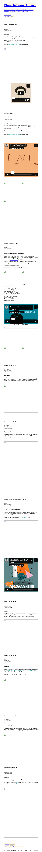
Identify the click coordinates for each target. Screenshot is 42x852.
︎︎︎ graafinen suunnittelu (14, 846)
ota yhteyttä (10, 16)
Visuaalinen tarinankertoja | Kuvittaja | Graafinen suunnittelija (19, 10)
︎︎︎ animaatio (10, 845)
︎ (40, 424)
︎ (40, 426)
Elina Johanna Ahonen (20, 5)
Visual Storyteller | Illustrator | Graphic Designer (16, 11)
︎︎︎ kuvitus (9, 844)
